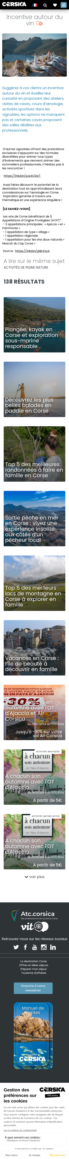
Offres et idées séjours (33, 965)
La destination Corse (33, 961)
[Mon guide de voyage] (55, 5)
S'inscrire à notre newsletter (33, 988)
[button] (45, 5)
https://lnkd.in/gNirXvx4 (32, 251)
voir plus (36, 876)
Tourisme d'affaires (33, 973)
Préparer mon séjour (34, 969)
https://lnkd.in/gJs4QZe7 (22, 176)
